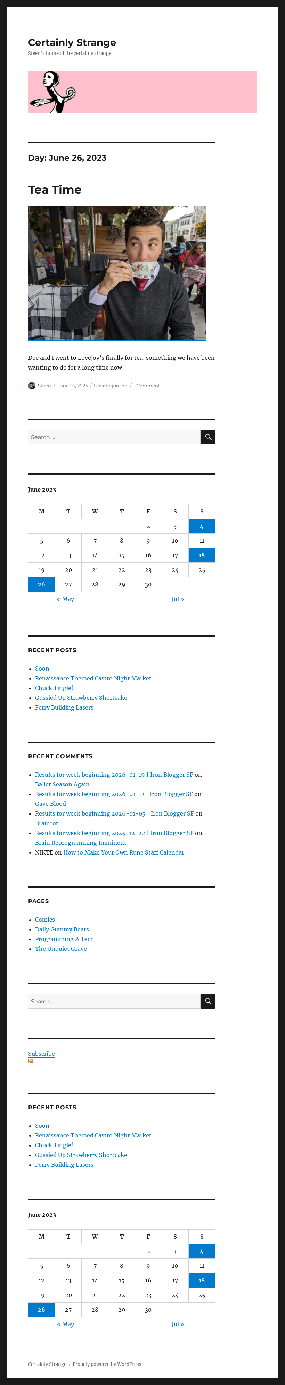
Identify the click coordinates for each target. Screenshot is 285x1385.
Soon (42, 668)
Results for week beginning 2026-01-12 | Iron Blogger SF (114, 794)
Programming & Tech (64, 939)
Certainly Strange (72, 42)
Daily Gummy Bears (62, 929)
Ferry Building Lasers (64, 707)
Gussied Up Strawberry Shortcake (81, 697)
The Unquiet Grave (61, 948)
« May (65, 599)
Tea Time (55, 189)
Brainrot (46, 823)
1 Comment (147, 385)
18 (202, 555)
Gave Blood (50, 803)
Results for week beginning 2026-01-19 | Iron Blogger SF (114, 774)
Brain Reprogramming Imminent (81, 842)
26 (41, 584)
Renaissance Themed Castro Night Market (93, 678)
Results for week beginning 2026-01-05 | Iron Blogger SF (114, 813)
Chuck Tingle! (54, 688)
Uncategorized (111, 385)
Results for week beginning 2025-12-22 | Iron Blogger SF (114, 832)
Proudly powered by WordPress (107, 1364)
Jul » (178, 599)
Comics (45, 919)
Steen (44, 385)
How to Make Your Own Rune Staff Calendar (123, 852)
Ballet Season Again (62, 784)
